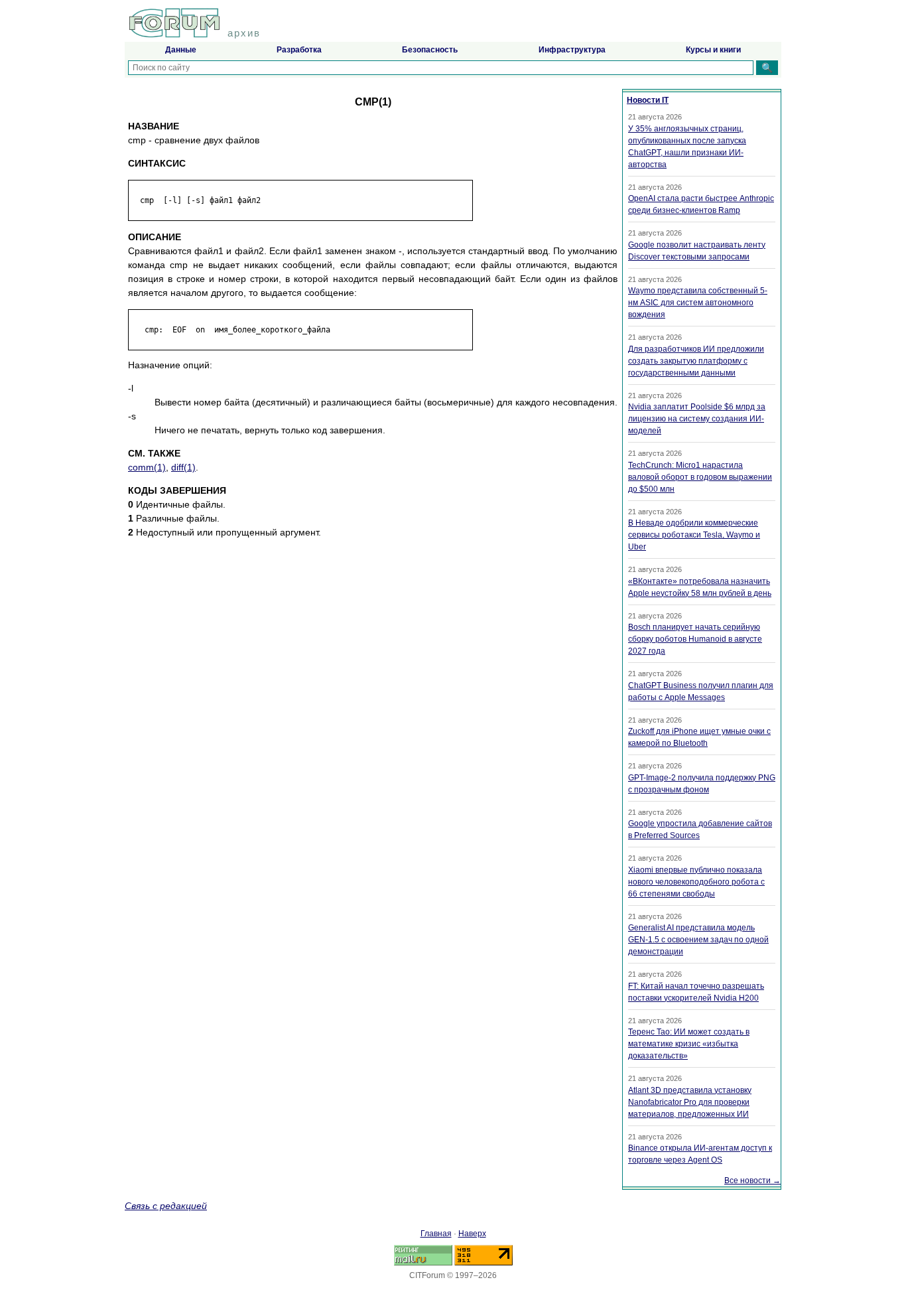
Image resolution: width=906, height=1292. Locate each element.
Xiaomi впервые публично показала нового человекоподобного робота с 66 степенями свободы (696, 881)
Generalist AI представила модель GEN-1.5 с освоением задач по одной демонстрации (698, 939)
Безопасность (430, 49)
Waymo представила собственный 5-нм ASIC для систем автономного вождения (697, 302)
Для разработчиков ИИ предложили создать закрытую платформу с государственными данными (696, 361)
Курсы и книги (713, 49)
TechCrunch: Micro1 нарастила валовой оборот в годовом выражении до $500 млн (700, 477)
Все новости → (752, 1180)
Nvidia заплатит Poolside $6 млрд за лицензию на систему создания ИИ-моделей (696, 418)
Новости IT (648, 100)
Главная (436, 1233)
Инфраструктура (572, 49)
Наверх (472, 1233)
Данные (180, 49)
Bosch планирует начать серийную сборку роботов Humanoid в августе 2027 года (695, 639)
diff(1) (183, 467)
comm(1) (147, 467)
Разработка (299, 49)
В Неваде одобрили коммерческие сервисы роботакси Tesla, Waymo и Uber (694, 534)
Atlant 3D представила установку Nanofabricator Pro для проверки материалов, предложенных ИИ (689, 1102)
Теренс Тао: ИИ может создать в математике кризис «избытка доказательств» (688, 1043)
